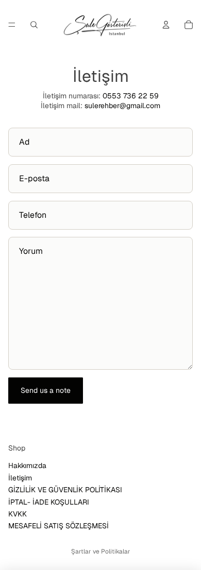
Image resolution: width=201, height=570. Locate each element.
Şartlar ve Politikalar (100, 551)
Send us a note (46, 390)
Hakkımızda (27, 465)
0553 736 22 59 (131, 95)
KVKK (17, 514)
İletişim (20, 477)
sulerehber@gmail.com (122, 105)
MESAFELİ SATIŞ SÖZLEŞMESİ (58, 525)
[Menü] (12, 25)
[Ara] (34, 24)
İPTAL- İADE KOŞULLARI (48, 501)
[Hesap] (166, 24)
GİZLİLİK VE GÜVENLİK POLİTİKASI (65, 489)
